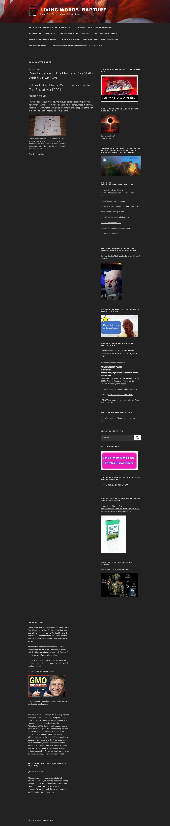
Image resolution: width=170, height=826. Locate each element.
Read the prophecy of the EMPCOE (115, 569)
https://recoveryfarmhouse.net (113, 201)
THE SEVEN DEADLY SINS (104, 33)
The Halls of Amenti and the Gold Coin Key (95, 27)
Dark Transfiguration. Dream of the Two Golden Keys (49, 27)
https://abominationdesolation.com (115, 217)
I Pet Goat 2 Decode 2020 (114, 484)
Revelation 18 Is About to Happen (42, 39)
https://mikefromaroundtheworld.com (116, 228)
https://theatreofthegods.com (112, 212)
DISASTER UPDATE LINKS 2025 (41, 33)
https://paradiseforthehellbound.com (115, 206)
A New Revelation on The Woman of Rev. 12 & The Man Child (77, 46)
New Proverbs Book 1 (37, 46)
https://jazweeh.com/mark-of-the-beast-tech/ (119, 389)
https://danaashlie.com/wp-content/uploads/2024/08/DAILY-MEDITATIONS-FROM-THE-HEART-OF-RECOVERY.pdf (120, 509)
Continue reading (37, 154)
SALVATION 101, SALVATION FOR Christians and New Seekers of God (89, 39)
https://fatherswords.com (111, 222)
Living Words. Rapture (73, 10)
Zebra (137, 400)
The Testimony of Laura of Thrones (74, 33)
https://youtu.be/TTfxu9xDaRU (120, 394)
